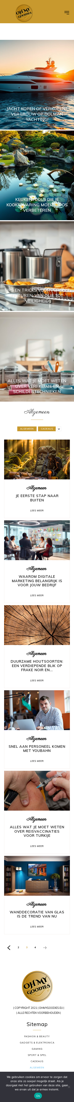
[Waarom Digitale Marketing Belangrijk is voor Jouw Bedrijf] (37, 540)
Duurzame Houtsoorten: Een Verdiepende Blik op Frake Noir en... (37, 665)
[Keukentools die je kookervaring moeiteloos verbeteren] (37, 175)
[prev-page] (8, 948)
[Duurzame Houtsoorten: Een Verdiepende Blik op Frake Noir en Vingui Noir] (37, 625)
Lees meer (37, 510)
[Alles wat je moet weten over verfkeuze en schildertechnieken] (37, 357)
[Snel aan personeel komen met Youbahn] (37, 710)
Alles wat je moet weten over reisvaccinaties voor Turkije (37, 831)
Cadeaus (47, 428)
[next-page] (44, 948)
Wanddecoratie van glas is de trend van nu (37, 914)
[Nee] (69, 1087)
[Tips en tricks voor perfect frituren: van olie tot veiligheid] (37, 266)
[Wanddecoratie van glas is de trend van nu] (37, 876)
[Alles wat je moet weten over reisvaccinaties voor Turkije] (37, 791)
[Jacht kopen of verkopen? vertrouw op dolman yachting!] (37, 85)
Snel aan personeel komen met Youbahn (37, 748)
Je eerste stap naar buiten (37, 498)
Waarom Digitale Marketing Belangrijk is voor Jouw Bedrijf (37, 580)
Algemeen (27, 428)
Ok (38, 1095)
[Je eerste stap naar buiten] (37, 459)
